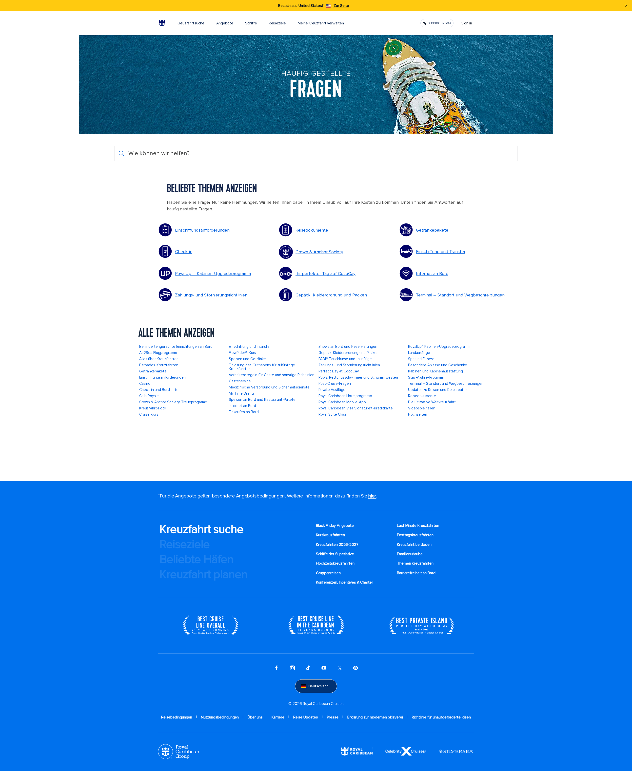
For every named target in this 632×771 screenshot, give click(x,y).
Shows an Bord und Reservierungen (347, 346)
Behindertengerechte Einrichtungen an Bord (176, 346)
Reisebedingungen (176, 717)
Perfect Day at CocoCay (338, 371)
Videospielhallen (421, 408)
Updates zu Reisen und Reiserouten (438, 389)
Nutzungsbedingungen (220, 717)
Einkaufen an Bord (244, 412)
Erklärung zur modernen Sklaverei (375, 717)
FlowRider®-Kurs (242, 352)
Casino (144, 383)
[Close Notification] (626, 6)
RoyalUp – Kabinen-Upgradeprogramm (213, 273)
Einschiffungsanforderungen (202, 230)
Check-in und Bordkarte (158, 389)
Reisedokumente (312, 230)
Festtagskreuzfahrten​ (415, 534)
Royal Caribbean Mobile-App (342, 402)
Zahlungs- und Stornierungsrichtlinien (211, 295)
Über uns (255, 717)
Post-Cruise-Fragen (334, 383)
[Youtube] (323, 668)
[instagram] (292, 668)
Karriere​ (278, 717)
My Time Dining (241, 393)
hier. (372, 496)
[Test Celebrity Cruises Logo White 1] (406, 754)
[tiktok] (308, 668)
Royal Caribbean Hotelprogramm (345, 396)
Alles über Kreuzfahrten (158, 359)
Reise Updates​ (305, 717)
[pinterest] (355, 668)
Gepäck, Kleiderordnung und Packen (331, 295)
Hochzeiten (417, 414)
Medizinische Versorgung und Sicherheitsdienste (269, 387)
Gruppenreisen (328, 572)
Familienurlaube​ (410, 553)
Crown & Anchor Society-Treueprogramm (173, 402)
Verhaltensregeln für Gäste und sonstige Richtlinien (271, 375)
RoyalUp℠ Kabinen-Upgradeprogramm (439, 346)
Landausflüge (419, 352)
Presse (332, 717)
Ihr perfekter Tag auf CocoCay (326, 273)
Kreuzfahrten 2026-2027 (337, 544)
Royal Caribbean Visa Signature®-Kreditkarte (355, 408)
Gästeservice (240, 381)
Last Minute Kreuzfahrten (418, 525)
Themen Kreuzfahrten (415, 563)
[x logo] (339, 668)
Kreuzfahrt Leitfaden (414, 544)
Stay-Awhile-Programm (427, 377)
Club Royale (149, 396)
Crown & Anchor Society (319, 252)
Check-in (183, 251)
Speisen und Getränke (247, 359)
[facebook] (276, 668)
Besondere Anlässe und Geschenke (437, 365)
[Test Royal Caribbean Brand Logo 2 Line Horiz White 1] (356, 754)
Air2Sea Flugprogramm (158, 352)
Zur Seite (341, 5)
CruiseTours (148, 414)
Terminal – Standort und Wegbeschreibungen (460, 295)
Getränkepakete (432, 230)
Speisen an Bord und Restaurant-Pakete (262, 399)
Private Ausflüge (331, 389)
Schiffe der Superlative (335, 553)
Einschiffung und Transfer (440, 251)
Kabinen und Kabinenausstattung (435, 371)
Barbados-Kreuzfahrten (158, 365)
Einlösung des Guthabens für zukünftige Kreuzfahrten (262, 367)
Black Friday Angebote (335, 525)
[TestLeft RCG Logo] (178, 757)
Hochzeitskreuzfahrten (335, 563)
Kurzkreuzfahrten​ (330, 534)
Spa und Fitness (421, 359)
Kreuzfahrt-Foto (152, 408)
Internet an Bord (432, 273)
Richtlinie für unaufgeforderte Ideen (441, 717)
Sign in (466, 23)
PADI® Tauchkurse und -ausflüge (345, 359)
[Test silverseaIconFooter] (456, 755)
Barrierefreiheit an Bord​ (416, 572)
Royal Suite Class (332, 414)
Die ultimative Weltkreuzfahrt (432, 402)
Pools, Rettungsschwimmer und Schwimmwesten (358, 377)
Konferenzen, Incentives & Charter (344, 582)
